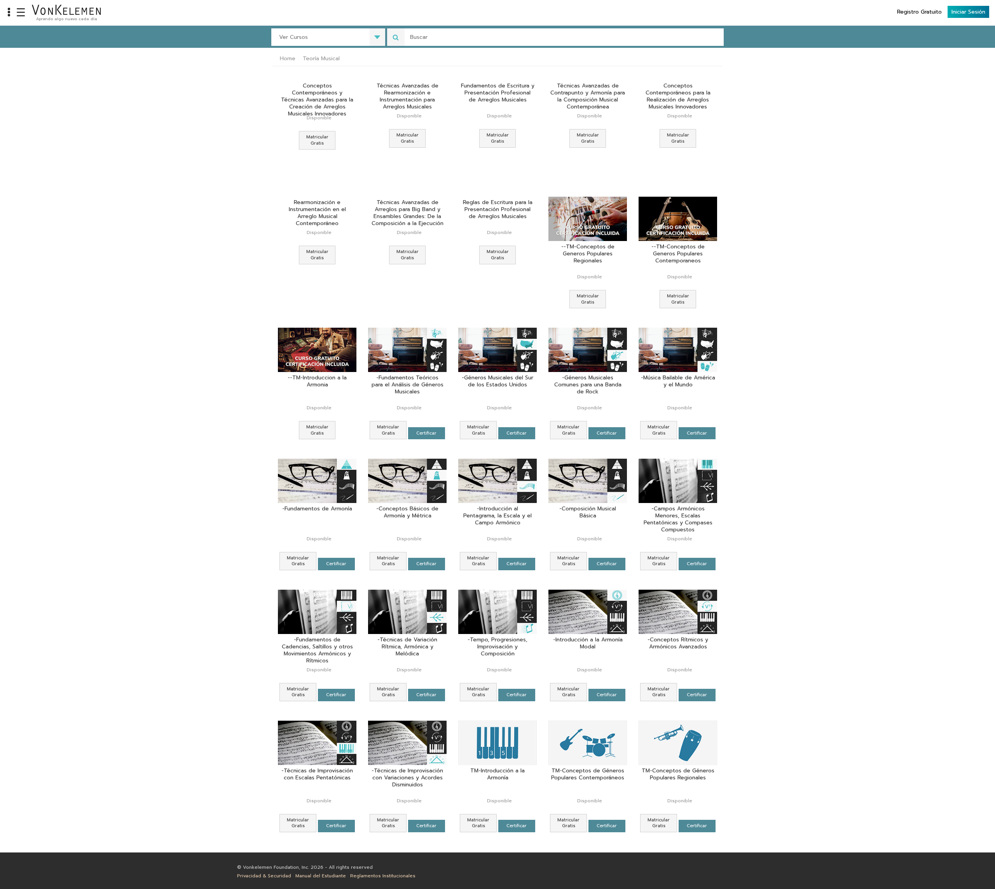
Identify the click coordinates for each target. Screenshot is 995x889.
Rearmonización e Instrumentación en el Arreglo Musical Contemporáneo (317, 213)
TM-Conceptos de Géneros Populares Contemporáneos (587, 774)
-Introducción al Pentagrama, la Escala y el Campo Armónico (497, 515)
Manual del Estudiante (320, 875)
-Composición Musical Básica (587, 512)
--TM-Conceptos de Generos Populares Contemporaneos (678, 253)
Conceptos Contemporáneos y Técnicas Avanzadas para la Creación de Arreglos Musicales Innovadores (317, 99)
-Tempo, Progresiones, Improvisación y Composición (497, 646)
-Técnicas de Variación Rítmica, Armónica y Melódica (407, 646)
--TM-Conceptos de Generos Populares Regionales (587, 253)
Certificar (426, 433)
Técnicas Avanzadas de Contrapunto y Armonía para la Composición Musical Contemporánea (587, 96)
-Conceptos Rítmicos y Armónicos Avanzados (678, 643)
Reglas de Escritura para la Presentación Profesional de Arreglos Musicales (497, 209)
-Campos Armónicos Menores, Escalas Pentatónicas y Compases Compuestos (678, 519)
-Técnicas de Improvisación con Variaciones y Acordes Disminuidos (407, 777)
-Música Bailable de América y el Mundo (678, 381)
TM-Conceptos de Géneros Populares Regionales (678, 774)
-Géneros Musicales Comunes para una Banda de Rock (587, 384)
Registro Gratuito (919, 12)
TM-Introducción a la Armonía (497, 774)
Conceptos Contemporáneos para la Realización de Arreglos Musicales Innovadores (678, 96)
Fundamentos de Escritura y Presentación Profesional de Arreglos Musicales (497, 92)
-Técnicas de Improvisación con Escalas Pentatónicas (317, 774)
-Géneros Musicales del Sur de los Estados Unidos (497, 381)
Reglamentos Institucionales (382, 875)
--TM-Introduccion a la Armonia (317, 381)
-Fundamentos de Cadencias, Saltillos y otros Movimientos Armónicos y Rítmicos (317, 650)
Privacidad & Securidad (264, 875)
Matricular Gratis (317, 140)
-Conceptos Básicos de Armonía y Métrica (407, 512)
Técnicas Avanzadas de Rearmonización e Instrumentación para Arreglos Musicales (407, 96)
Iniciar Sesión (968, 12)
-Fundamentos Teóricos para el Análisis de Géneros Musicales (407, 384)
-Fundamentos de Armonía (317, 509)
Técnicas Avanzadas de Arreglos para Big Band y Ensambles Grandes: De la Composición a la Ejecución (407, 213)
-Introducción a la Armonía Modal (588, 643)
